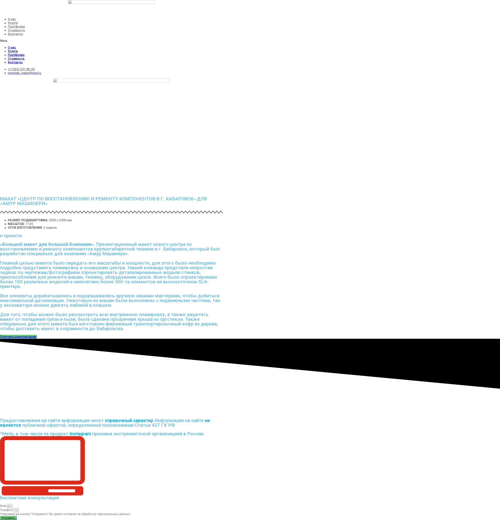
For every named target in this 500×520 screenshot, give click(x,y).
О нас (12, 19)
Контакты (15, 34)
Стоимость (16, 30)
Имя (3, 506)
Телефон (6, 510)
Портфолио (16, 26)
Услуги (13, 23)
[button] (111, 41)
